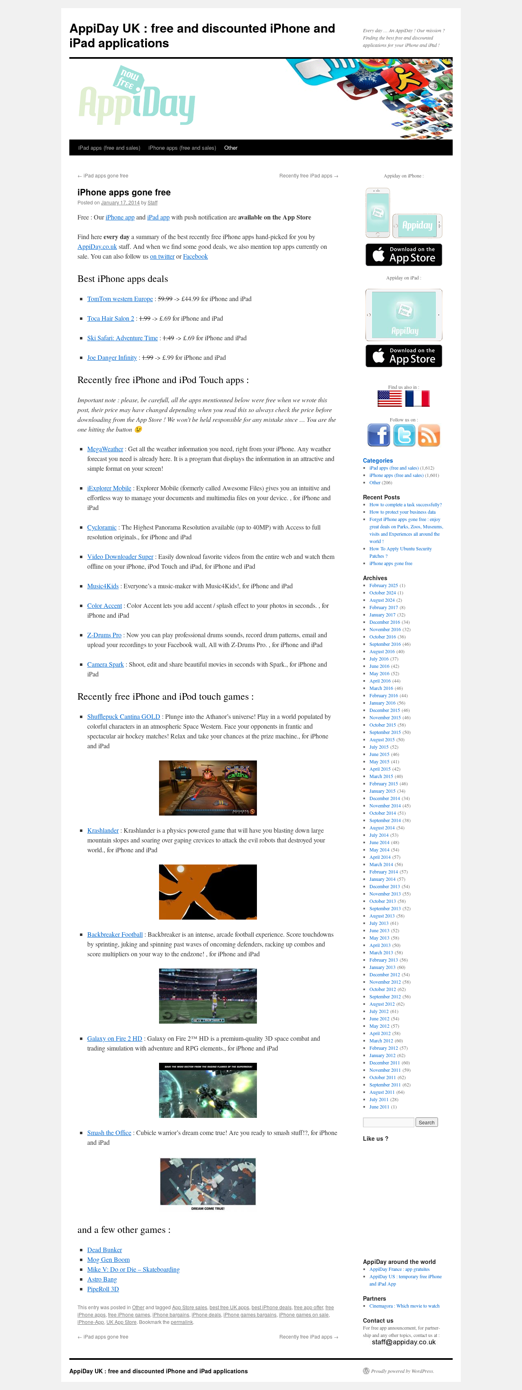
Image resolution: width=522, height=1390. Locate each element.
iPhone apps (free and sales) (182, 147)
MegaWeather (105, 448)
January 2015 (382, 790)
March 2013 (381, 952)
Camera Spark (105, 664)
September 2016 (385, 644)
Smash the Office (109, 1132)
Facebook (195, 256)
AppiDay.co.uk (97, 246)
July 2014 (379, 834)
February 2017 (383, 607)
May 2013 (379, 937)
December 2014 (384, 798)
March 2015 (381, 776)
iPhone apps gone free (390, 563)
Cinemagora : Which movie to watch (404, 1305)
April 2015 (380, 768)
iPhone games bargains (249, 1314)
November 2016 (385, 629)
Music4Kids (103, 585)
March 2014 (381, 864)
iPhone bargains (171, 1314)
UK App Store (121, 1321)
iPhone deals (206, 1314)
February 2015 (383, 783)
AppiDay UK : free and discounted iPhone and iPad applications (202, 35)
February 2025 (383, 585)
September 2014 (385, 820)
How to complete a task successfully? (405, 504)
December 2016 (384, 622)
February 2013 (383, 959)
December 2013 (384, 886)
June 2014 (379, 842)
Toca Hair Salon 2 (110, 318)
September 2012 (385, 996)
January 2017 (382, 614)
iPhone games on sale (304, 1314)
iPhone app (120, 217)
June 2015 (379, 754)
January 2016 (382, 702)
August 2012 (382, 1003)
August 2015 (382, 739)
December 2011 (384, 1062)
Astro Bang (102, 1279)
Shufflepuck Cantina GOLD (123, 716)
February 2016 (383, 695)
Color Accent (104, 605)
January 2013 (382, 967)
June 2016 (379, 666)
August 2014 (382, 827)
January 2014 (382, 879)
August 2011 (382, 1092)
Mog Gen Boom (108, 1259)
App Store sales (189, 1307)
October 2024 (382, 592)
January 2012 (382, 1055)
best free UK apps (229, 1307)
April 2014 (380, 857)
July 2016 (379, 658)
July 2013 (379, 923)
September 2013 (385, 908)
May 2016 (379, 673)
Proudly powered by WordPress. (402, 1371)
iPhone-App (90, 1321)
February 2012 (383, 1047)
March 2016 (381, 688)
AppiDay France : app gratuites (399, 1269)
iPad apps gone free (102, 175)
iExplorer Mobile (109, 487)
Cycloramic (102, 527)
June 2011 (379, 1106)
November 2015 (385, 717)
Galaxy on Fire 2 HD (114, 1038)
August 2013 (382, 915)
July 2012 (379, 1011)
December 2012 (384, 974)
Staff (152, 202)
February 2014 (383, 871)
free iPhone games (129, 1314)
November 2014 (385, 805)
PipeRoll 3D (103, 1288)
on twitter (162, 256)
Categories (378, 460)
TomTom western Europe (120, 298)
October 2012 (382, 989)
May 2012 (379, 1025)
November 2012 (385, 981)
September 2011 (385, 1084)
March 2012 (381, 1040)
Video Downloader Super (120, 556)
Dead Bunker (104, 1249)
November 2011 (385, 1069)
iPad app (158, 217)
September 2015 (385, 732)
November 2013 (385, 893)
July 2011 (379, 1099)
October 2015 (382, 724)
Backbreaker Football (115, 934)
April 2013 (380, 945)
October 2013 (382, 901)
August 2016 (382, 651)
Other (230, 147)
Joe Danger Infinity (112, 357)
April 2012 (380, 1033)
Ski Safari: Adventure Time (122, 337)
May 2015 (379, 761)
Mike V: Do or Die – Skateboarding (133, 1269)
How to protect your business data (402, 511)
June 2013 (379, 930)
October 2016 (382, 636)
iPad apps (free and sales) (109, 147)
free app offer (308, 1307)
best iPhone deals (272, 1307)
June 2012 (379, 1018)
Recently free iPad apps (308, 175)
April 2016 (380, 680)
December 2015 (384, 710)
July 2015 (379, 746)
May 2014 (379, 849)
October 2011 (382, 1077)
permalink (182, 1321)
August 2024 (382, 599)
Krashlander (103, 830)
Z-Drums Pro (104, 634)
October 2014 (382, 812)
